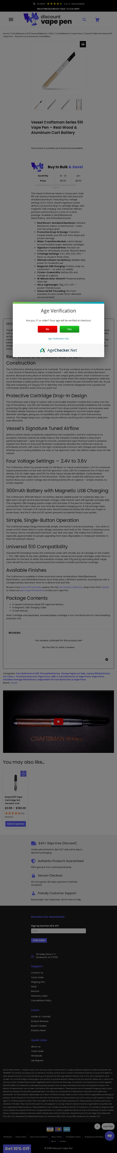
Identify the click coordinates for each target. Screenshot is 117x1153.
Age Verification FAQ (58, 338)
